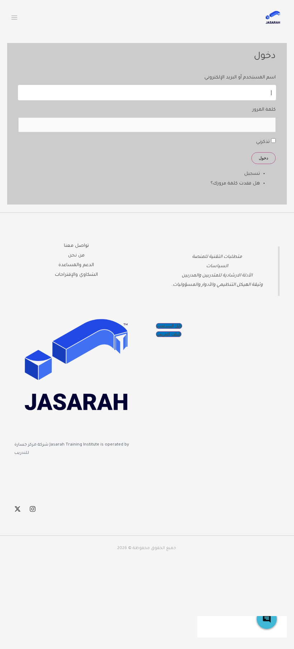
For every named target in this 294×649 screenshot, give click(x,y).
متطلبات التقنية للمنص (218, 257)
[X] (17, 509)
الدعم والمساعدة (76, 265)
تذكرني (263, 142)
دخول (263, 157)
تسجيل (252, 174)
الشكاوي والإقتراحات (76, 275)
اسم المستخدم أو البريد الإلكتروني (240, 77)
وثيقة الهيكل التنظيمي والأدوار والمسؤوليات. (217, 285)
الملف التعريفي (168, 334)
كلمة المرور (264, 109)
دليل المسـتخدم (169, 325)
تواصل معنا (76, 246)
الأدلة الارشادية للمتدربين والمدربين (217, 275)
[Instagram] (32, 509)
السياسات (217, 266)
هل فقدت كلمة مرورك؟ (235, 183)
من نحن (76, 255)
